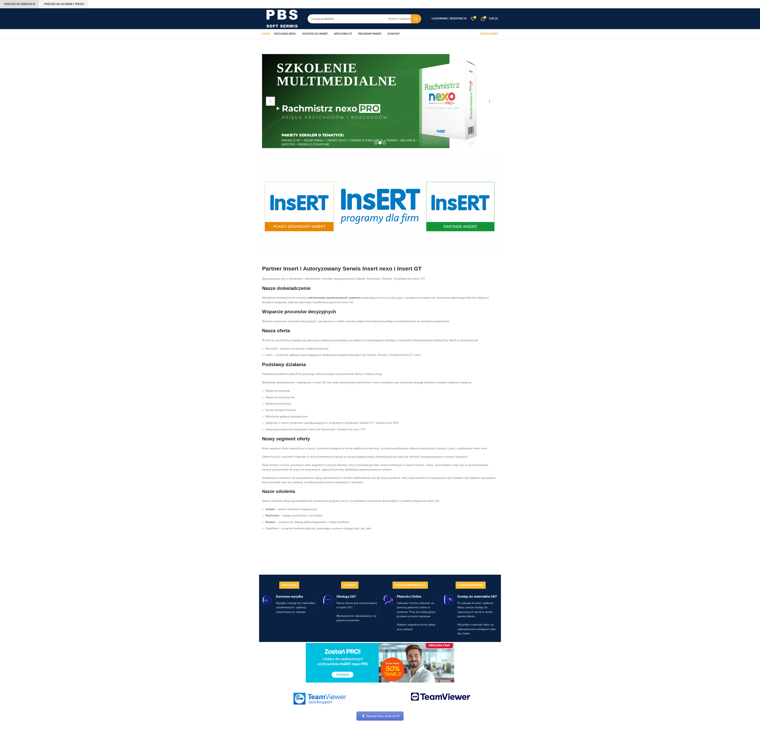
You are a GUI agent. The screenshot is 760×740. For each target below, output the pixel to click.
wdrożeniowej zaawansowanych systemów (334, 297)
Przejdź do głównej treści (64, 4)
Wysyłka (350, 585)
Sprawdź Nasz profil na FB (382, 716)
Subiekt (270, 509)
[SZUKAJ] (416, 18)
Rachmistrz (272, 515)
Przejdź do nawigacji (19, 4)
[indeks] (319, 699)
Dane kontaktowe (470, 585)
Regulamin (289, 585)
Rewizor (270, 522)
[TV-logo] (440, 697)
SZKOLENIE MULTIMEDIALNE (337, 74)
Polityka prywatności (410, 585)
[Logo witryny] (282, 18)
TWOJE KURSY (489, 34)
